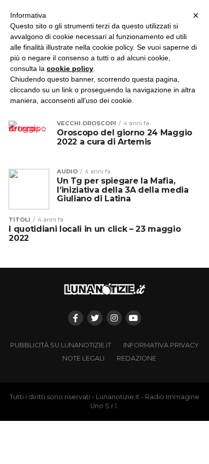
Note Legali (83, 358)
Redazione (136, 358)
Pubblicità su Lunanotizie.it (60, 345)
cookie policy (70, 68)
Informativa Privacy (161, 345)
